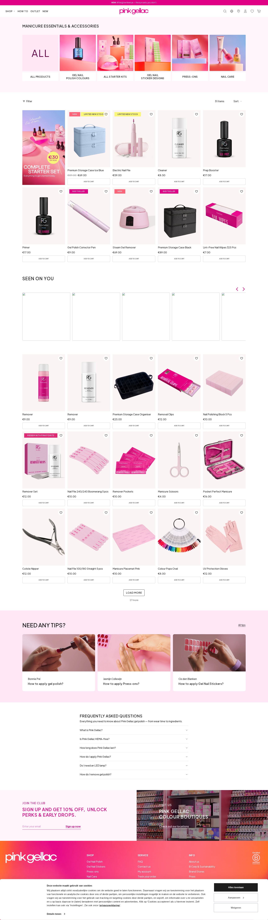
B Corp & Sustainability (202, 866)
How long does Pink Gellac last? (98, 747)
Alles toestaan (236, 887)
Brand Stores (196, 871)
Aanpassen (234, 897)
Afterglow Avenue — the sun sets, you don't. (134, 2)
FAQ (140, 861)
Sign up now (73, 826)
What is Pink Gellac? (91, 730)
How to (23, 11)
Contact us (144, 866)
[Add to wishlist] (106, 114)
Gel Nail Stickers (96, 866)
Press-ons (93, 871)
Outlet (35, 11)
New (45, 11)
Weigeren (236, 907)
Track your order (147, 876)
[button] (237, 101)
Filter (29, 101)
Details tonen (54, 914)
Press (192, 876)
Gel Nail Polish (95, 861)
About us (194, 861)
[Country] (231, 11)
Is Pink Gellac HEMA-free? (94, 739)
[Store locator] (238, 11)
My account (144, 871)
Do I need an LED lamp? (93, 765)
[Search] (224, 11)
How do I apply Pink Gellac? (95, 756)
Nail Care (92, 876)
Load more (134, 592)
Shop (9, 11)
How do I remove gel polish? (95, 774)
